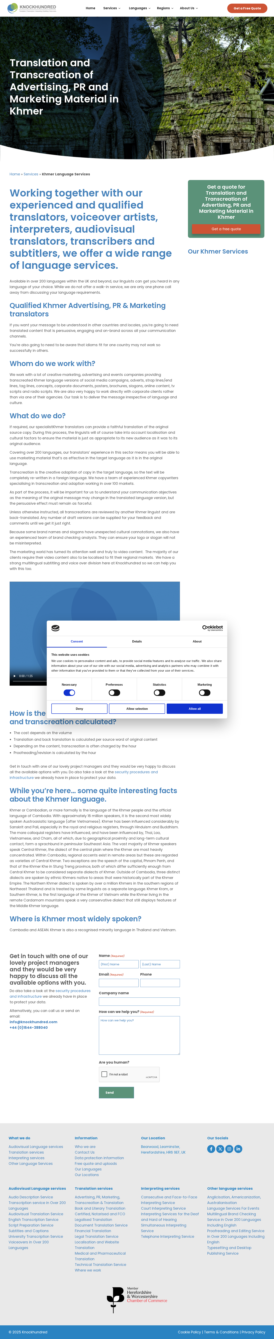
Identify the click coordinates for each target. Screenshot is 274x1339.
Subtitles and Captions (29, 1231)
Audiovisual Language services (36, 1146)
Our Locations (87, 1174)
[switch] (114, 692)
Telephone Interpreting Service (167, 1236)
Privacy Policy (253, 1332)
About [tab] (197, 641)
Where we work (88, 1270)
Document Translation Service (101, 1225)
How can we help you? (126, 1011)
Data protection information (99, 1158)
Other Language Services (31, 1163)
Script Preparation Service (31, 1225)
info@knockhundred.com (33, 1022)
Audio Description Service (31, 1197)
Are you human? (114, 1062)
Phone (146, 974)
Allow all (195, 708)
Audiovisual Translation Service (36, 1214)
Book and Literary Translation (100, 1208)
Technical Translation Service (100, 1264)
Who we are (85, 1146)
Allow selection (137, 708)
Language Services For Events (233, 1208)
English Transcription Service (33, 1219)
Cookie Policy (189, 1332)
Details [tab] (137, 641)
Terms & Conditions (221, 1332)
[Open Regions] (173, 8)
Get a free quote (226, 229)
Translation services (26, 1152)
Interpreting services (27, 1158)
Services (31, 174)
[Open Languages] (150, 8)
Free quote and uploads (96, 1163)
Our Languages (88, 1169)
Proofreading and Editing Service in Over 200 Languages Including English (236, 1237)
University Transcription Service (36, 1236)
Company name (114, 993)
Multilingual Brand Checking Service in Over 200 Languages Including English (234, 1220)
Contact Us (85, 1152)
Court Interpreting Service (163, 1208)
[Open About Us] (197, 8)
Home (15, 174)
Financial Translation (93, 1231)
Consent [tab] (77, 641)
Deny (79, 708)
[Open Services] (120, 8)
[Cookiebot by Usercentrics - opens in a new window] (205, 628)
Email (111, 974)
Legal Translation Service (96, 1236)
